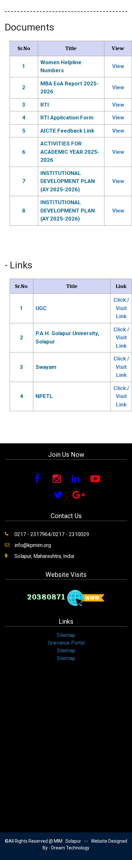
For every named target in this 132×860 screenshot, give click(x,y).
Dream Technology (70, 847)
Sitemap (66, 635)
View (118, 66)
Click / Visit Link (121, 308)
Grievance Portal (66, 643)
